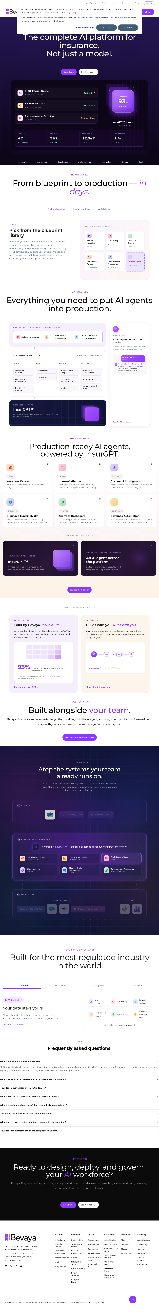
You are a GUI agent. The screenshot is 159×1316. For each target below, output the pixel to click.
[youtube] (20, 1266)
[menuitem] (91, 3)
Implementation (85, 162)
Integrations (107, 162)
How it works (21, 162)
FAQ (141, 162)
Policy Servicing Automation (90, 337)
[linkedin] (7, 1266)
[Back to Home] (16, 11)
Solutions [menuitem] (75, 1235)
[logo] (20, 1238)
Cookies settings (85, 27)
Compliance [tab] (60, 985)
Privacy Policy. (70, 12)
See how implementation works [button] (79, 737)
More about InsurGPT (25, 687)
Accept (106, 27)
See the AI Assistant (121, 422)
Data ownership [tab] (22, 985)
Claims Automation (30, 337)
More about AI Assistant (98, 687)
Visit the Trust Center (13, 1025)
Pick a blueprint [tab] (56, 209)
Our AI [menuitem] (91, 1235)
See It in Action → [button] (88, 72)
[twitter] (11, 1266)
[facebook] (16, 1266)
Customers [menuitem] (109, 1235)
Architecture (42, 162)
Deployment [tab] (98, 985)
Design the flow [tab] (81, 209)
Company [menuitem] (141, 1235)
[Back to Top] (132, 1299)
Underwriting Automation (60, 337)
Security (125, 162)
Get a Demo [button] (146, 12)
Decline (128, 27)
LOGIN (149, 3)
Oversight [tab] (137, 985)
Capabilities (63, 162)
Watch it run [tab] (104, 209)
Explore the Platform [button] (79, 590)
